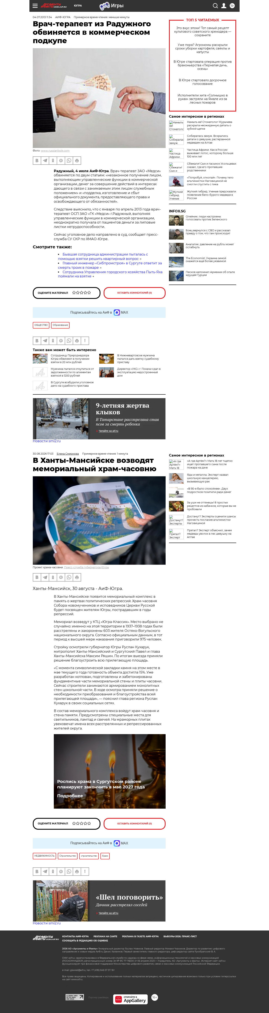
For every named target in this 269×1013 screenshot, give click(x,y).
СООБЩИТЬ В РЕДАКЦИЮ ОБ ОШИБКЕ (85, 940)
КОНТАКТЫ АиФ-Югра (75, 936)
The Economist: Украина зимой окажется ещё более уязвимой (206, 260)
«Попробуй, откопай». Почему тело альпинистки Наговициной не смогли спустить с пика (210, 181)
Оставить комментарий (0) (134, 293)
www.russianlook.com (55, 150)
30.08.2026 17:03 (43, 453)
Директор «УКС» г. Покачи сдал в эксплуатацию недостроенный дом (139, 372)
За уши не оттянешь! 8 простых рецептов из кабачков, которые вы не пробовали (211, 506)
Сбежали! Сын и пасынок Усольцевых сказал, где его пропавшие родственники (211, 167)
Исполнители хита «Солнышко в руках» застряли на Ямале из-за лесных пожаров (203, 99)
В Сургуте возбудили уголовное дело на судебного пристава (72, 384)
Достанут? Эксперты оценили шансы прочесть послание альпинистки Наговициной (211, 520)
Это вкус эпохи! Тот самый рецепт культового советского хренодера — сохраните (202, 31)
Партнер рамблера (98, 997)
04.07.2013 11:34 (42, 17)
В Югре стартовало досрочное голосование (203, 82)
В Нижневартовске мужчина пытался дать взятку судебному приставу (138, 359)
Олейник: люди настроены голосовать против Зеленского (206, 218)
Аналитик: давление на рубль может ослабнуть (210, 246)
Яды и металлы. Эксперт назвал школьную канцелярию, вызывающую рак (207, 478)
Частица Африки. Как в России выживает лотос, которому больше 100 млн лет (210, 153)
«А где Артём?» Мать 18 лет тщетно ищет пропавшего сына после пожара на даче (210, 464)
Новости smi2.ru (47, 441)
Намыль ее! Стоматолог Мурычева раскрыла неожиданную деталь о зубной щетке (209, 125)
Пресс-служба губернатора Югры (86, 567)
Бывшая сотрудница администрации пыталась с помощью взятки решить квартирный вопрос (103, 256)
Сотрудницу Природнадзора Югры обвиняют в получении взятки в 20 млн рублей (70, 359)
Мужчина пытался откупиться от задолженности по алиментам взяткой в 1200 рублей (72, 372)
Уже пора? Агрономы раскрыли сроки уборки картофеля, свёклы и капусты (202, 48)
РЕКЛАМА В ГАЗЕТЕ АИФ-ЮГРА (140, 936)
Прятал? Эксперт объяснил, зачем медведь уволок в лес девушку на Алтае (209, 534)
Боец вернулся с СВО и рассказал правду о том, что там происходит (208, 232)
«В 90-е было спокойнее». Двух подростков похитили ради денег (209, 490)
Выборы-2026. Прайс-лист (180, 936)
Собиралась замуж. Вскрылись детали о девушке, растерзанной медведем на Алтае (208, 139)
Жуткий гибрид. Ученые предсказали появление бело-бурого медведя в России (211, 195)
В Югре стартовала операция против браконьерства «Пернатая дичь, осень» (203, 65)
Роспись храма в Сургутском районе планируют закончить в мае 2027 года (101, 784)
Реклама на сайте (105, 936)
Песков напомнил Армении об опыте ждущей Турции (210, 274)
